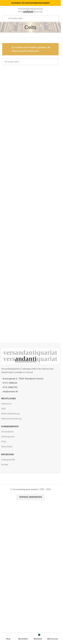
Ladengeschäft (8, 459)
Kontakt (4, 464)
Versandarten (7, 431)
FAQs (3, 441)
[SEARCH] (55, 61)
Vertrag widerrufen (30, 497)
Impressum (6, 403)
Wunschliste (6, 446)
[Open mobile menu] (3, 10)
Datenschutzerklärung (11, 418)
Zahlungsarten (8, 436)
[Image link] (30, 356)
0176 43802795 (10, 387)
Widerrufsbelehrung (10, 413)
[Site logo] (30, 10)
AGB (3, 408)
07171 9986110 (10, 383)
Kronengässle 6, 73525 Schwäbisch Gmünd (23, 378)
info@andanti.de (10, 391)
